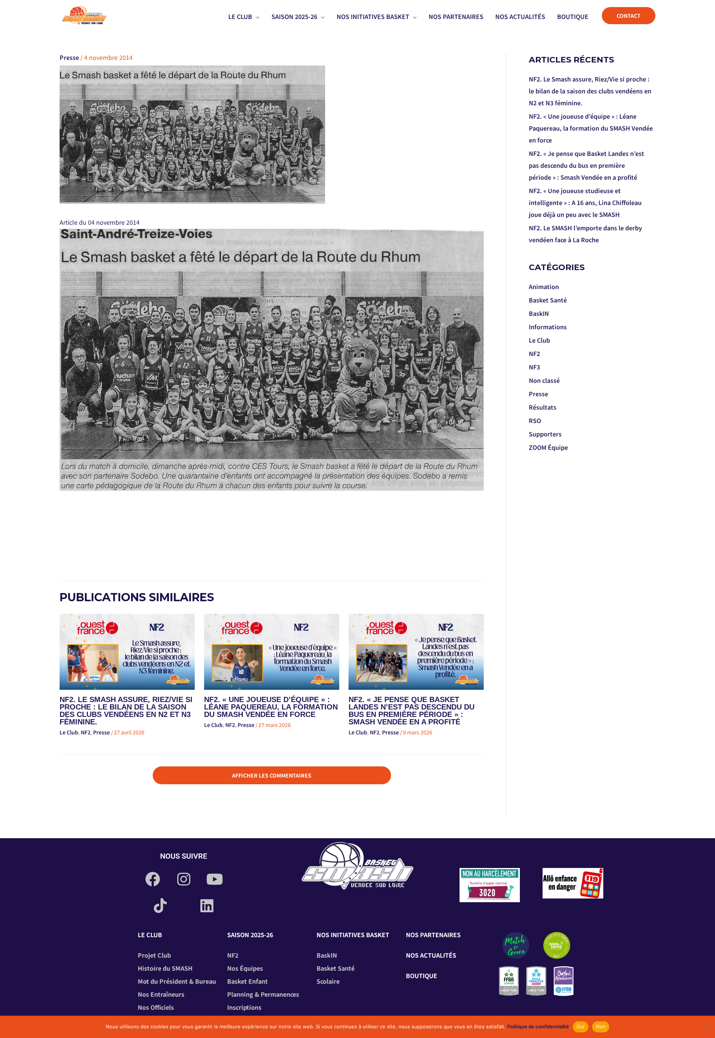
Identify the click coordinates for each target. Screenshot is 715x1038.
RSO (535, 420)
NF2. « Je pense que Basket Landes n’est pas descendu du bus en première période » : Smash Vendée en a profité (411, 710)
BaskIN (539, 313)
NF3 (534, 366)
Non (601, 1026)
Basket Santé (548, 299)
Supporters (545, 433)
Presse (69, 57)
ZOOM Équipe (548, 447)
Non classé (544, 380)
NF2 (85, 732)
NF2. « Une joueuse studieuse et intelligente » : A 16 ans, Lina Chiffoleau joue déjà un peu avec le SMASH (585, 202)
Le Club (69, 732)
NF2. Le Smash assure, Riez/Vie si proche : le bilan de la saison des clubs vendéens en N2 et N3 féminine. (126, 710)
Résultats (542, 407)
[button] (256, 16)
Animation (544, 286)
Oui (580, 1026)
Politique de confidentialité (538, 1026)
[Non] (705, 1027)
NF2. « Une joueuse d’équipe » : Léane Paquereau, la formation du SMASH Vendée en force (271, 706)
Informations (548, 326)
